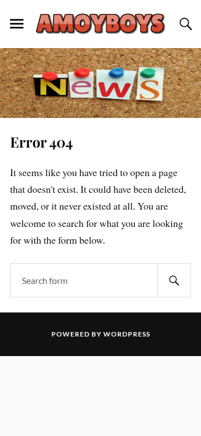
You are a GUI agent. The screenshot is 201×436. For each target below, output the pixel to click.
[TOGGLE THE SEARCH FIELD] (184, 24)
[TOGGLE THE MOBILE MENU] (16, 24)
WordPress (126, 334)
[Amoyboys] (100, 23)
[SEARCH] (174, 280)
